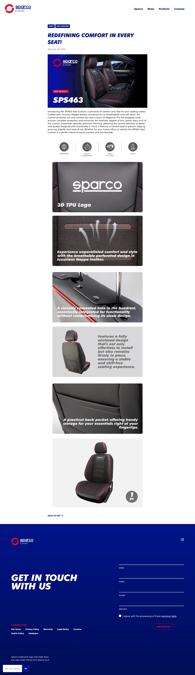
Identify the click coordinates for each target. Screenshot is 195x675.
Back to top (54, 515)
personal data (168, 616)
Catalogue (33, 633)
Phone (122, 595)
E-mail (121, 581)
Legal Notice (63, 629)
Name (121, 568)
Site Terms (16, 629)
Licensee (179, 8)
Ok (26, 668)
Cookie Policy (17, 633)
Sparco (138, 8)
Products (164, 8)
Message (123, 609)
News (150, 8)
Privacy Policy (32, 629)
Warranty (48, 629)
